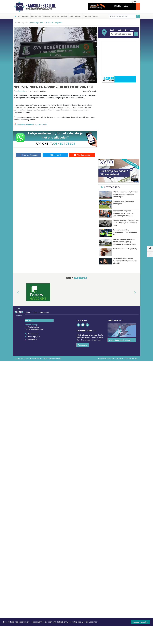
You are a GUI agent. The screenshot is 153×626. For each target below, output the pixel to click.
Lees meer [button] (93, 622)
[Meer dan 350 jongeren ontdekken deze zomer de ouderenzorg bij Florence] (105, 214)
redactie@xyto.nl (34, 337)
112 (19, 16)
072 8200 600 (33, 334)
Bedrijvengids (36, 16)
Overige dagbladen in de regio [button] (120, 340)
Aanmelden (82, 345)
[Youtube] (83, 325)
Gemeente (46, 16)
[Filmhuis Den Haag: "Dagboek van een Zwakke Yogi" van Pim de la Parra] (105, 223)
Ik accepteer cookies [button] (140, 622)
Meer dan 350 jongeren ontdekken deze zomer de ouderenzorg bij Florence (123, 213)
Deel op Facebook (30, 155)
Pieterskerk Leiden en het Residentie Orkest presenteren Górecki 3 (125, 260)
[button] (15, 293)
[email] (150, 254)
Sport (71, 16)
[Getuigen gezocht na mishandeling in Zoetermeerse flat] (105, 233)
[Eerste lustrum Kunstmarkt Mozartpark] (105, 204)
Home (17, 23)
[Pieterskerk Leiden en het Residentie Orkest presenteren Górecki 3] (105, 261)
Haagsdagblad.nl (41, 6)
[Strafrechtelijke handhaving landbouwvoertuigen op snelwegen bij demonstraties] (105, 242)
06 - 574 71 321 (64, 143)
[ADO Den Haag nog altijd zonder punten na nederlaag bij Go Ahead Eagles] (105, 195)
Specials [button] (64, 16)
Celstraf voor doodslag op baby (125, 249)
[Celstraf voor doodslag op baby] (105, 252)
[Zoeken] (138, 16)
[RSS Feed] (87, 325)
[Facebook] (78, 325)
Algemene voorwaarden (106, 358)
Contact (95, 16)
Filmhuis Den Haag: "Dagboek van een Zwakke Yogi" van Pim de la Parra (126, 222)
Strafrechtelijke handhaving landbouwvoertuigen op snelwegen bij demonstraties (124, 241)
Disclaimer (119, 358)
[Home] (15, 16)
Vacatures (87, 16)
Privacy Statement (131, 358)
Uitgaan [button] (78, 16)
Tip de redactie (83, 155)
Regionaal (55, 16)
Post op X (56, 155)
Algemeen (25, 16)
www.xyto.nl (32, 339)
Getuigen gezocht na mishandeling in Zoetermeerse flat (125, 232)
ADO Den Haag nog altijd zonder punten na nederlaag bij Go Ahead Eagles (125, 194)
